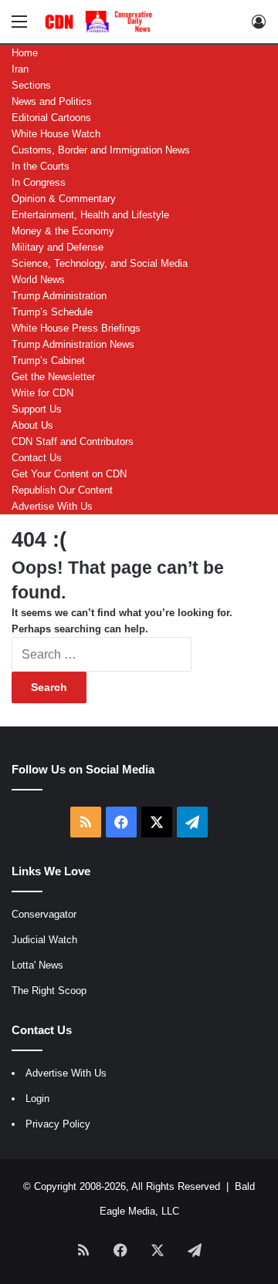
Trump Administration (59, 296)
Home (25, 53)
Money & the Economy (63, 231)
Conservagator (44, 914)
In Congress (39, 182)
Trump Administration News (73, 344)
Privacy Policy (57, 1124)
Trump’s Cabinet (48, 360)
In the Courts (41, 166)
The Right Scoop (49, 990)
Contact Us (37, 457)
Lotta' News (37, 965)
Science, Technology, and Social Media (100, 263)
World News (38, 279)
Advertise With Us (52, 506)
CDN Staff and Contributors (73, 441)
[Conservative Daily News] (100, 21)
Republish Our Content (62, 490)
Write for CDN (42, 393)
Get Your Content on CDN (69, 474)
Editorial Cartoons (51, 117)
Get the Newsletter (53, 377)
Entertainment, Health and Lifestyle (90, 215)
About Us (32, 425)
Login (37, 1098)
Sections (31, 85)
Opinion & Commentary (64, 198)
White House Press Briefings (76, 328)
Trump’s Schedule (52, 312)
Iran (20, 69)
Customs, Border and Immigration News (101, 150)
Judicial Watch (44, 939)
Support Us (37, 409)
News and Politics (52, 101)
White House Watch (56, 134)
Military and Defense (57, 247)
